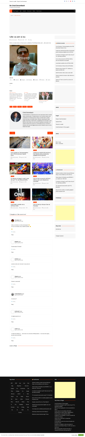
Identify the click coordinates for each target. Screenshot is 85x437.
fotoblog (17, 391)
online (21, 399)
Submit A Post (59, 121)
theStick (16, 258)
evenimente (22, 388)
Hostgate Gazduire (59, 235)
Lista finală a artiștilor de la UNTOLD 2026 (64, 63)
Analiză (24, 11)
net (11, 399)
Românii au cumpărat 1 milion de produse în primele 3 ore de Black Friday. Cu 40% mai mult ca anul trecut (65, 426)
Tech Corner (39, 11)
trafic (28, 407)
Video (34, 11)
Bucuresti (26, 385)
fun (22, 391)
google (27, 391)
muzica (27, 396)
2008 (16, 383)
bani (28, 383)
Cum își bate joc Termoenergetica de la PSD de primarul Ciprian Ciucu (19, 154)
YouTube (20, 412)
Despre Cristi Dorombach (22, 1)
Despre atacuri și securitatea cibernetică (63, 410)
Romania (12, 407)
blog (12, 385)
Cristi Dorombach (14, 39)
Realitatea (21, 404)
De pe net (29, 11)
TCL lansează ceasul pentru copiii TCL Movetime (42, 395)
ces (17, 388)
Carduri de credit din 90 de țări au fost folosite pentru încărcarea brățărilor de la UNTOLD (42, 154)
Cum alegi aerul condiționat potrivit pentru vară (41, 408)
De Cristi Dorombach (17, 6)
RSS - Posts (58, 142)
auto (24, 383)
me (15, 106)
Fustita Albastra (18, 293)
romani (27, 404)
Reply (12, 234)
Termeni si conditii (13, 1)
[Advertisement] (42, 25)
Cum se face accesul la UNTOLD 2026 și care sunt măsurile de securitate (41, 180)
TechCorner (60, 169)
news (16, 399)
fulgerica (17, 276)
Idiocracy (13, 393)
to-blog (30, 106)
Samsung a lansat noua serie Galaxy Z (40, 411)
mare (28, 393)
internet (19, 393)
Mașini (12, 396)
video (22, 409)
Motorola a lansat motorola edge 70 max (40, 414)
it (11, 106)
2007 (12, 383)
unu (12, 409)
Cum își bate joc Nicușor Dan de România (64, 65)
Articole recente (61, 43)
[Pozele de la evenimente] (45, 96)
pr (11, 404)
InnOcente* (17, 311)
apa (20, 383)
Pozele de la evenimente (43, 100)
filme (12, 391)
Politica (23, 401)
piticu (20, 106)
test (18, 407)
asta (17, 281)
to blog (30, 39)
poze (25, 106)
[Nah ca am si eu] (17, 96)
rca (15, 404)
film (28, 388)
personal (27, 399)
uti (17, 409)
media (22, 396)
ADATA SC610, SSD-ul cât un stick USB (64, 72)
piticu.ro (17, 401)
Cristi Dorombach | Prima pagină (62, 127)
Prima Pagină (15, 11)
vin (28, 409)
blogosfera (19, 385)
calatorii (12, 388)
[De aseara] (31, 96)
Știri (20, 11)
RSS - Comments (59, 143)
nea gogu (17, 220)
